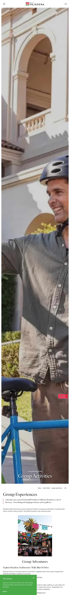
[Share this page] (65, 488)
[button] (62, 396)
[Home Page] (35, 4)
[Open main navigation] (66, 4)
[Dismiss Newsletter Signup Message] (33, 578)
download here (37, 577)
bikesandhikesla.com (38, 593)
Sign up (5, 591)
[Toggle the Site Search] (4, 4)
